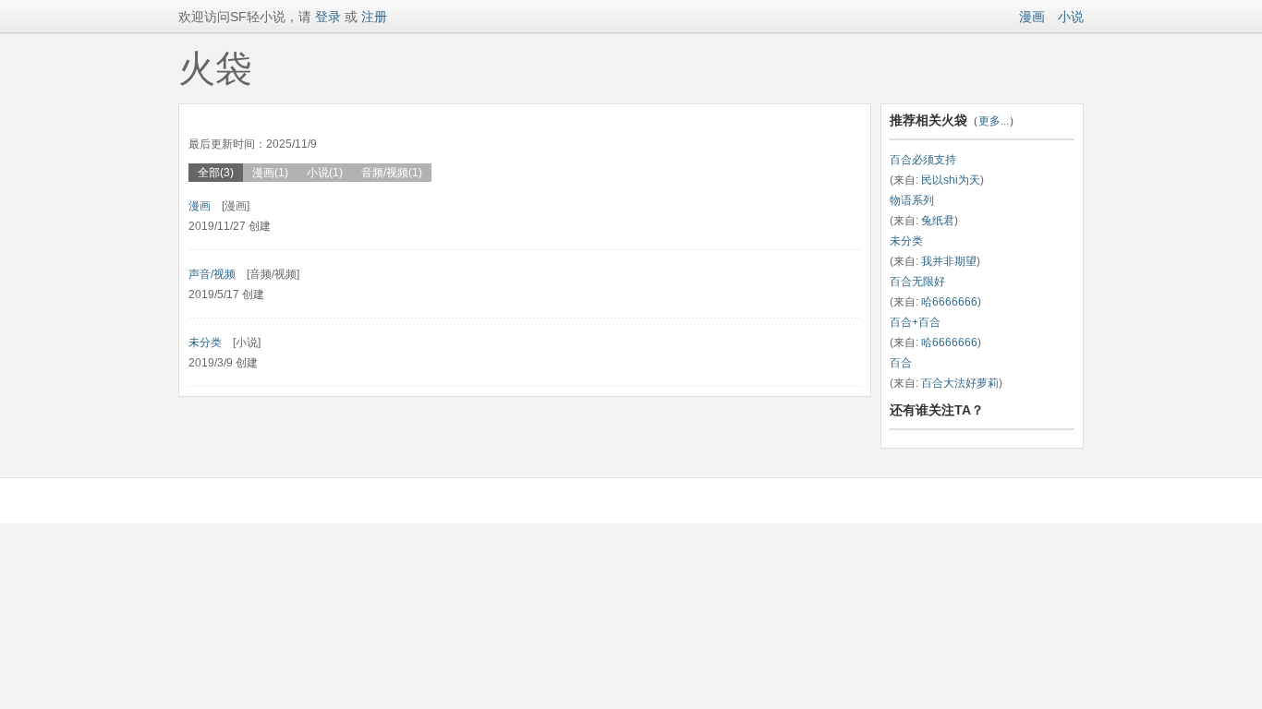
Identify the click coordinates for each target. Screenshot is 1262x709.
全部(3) (216, 172)
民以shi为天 (950, 180)
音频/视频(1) (391, 172)
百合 (901, 362)
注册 (374, 16)
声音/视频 (212, 274)
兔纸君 (937, 220)
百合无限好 (917, 281)
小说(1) (325, 172)
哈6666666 (949, 301)
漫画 (1032, 16)
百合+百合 (915, 322)
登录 (326, 16)
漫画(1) (270, 172)
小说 (1071, 16)
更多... (993, 120)
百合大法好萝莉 (960, 383)
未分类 (205, 342)
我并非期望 (949, 261)
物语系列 (912, 200)
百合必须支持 (923, 159)
